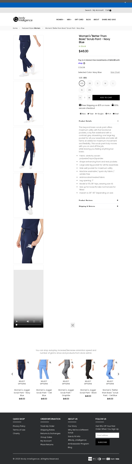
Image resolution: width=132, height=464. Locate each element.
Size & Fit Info (74, 436)
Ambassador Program (78, 443)
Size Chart (115, 72)
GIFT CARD (79, 19)
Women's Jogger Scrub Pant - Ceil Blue (44, 393)
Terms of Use (19, 429)
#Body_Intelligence (77, 440)
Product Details (85, 121)
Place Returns (46, 444)
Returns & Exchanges (50, 433)
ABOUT (96, 19)
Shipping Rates (47, 429)
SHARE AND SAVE (109, 19)
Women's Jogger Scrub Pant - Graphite (66, 393)
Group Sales (46, 437)
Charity (16, 433)
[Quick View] (28, 362)
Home (15, 28)
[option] (20, 382)
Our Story (72, 426)
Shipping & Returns (87, 206)
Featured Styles (31, 28)
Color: (81, 67)
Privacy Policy (19, 426)
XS (90, 83)
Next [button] (118, 374)
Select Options (22, 382)
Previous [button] (12, 374)
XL (82, 90)
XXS (81, 83)
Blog (70, 447)
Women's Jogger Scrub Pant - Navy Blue (22, 393)
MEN (69, 19)
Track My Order (47, 426)
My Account (98, 10)
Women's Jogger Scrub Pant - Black (88, 391)
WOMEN (59, 19)
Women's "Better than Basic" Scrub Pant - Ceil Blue (110, 393)
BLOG (88, 19)
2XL (89, 90)
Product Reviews (86, 200)
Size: (83, 77)
